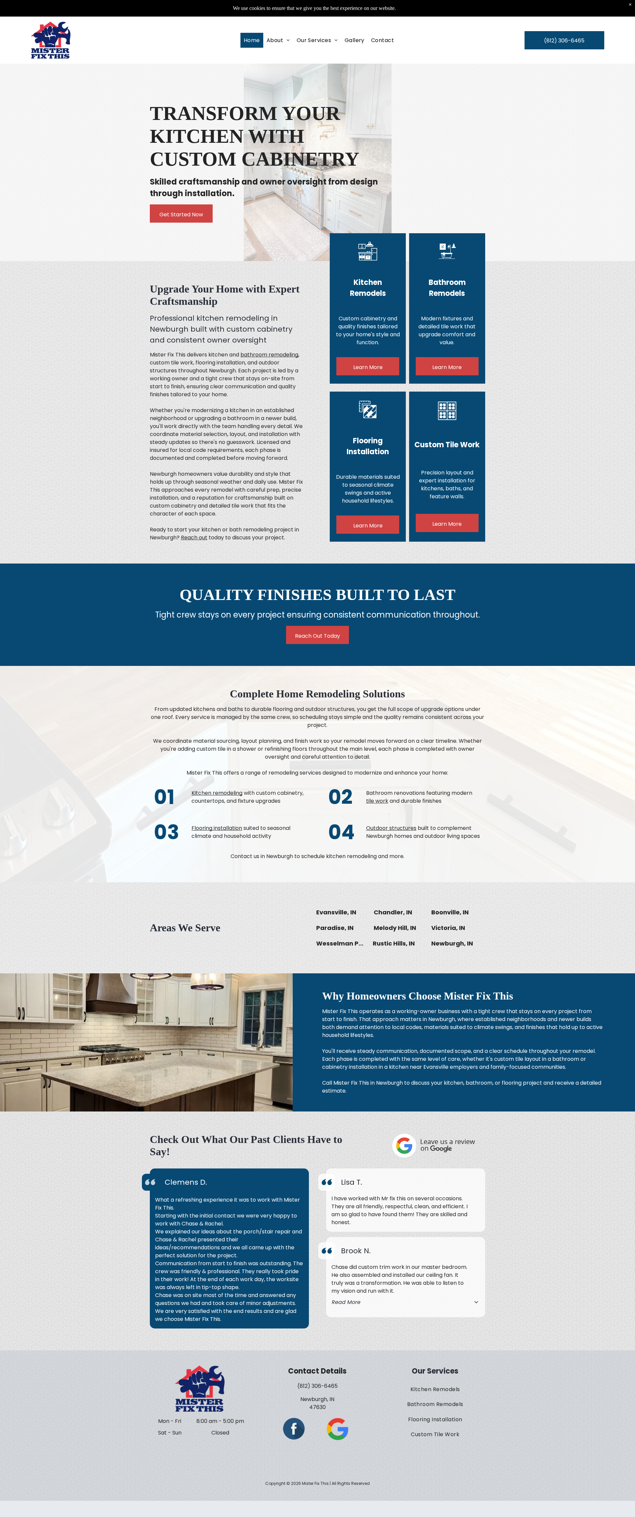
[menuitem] (251, 40)
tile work (377, 801)
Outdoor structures (391, 828)
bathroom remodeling (269, 354)
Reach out (194, 537)
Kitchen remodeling (216, 793)
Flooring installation (216, 828)
